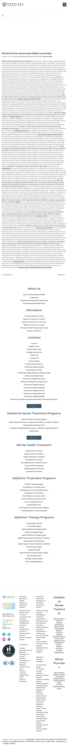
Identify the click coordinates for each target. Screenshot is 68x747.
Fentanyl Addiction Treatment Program (34, 511)
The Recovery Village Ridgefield (34, 396)
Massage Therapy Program (34, 559)
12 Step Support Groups (34, 523)
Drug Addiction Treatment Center (34, 487)
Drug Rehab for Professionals (34, 493)
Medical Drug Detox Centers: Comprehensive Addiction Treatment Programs (34, 422)
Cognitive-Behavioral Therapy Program (34, 529)
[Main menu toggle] (64, 4)
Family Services (34, 431)
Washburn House (34, 346)
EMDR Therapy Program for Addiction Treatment (34, 538)
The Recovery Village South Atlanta (34, 379)
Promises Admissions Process (34, 316)
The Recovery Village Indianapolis (34, 388)
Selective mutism (41, 216)
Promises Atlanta (34, 361)
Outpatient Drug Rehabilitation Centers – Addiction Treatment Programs (34, 428)
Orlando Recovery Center (34, 370)
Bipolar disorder (16, 117)
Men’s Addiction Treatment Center (34, 496)
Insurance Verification (34, 331)
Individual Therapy (34, 550)
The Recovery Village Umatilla (34, 367)
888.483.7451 (34, 437)
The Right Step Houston (34, 352)
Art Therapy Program (34, 526)
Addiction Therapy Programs (34, 484)
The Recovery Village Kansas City (34, 390)
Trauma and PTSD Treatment (34, 466)
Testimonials (34, 297)
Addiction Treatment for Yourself (34, 319)
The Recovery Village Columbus (34, 385)
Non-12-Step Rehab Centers (34, 502)
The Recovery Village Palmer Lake (34, 393)
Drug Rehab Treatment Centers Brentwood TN (41, 739)
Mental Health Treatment (34, 451)
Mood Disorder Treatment (34, 460)
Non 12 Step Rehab (42, 635)
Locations (34, 343)
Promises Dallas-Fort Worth (34, 364)
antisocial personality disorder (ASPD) (50, 134)
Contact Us (34, 406)
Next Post (62, 275)
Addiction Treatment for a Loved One (34, 322)
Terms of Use (40, 741)
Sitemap (12, 743)
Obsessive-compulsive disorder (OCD (29, 99)
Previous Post (7, 275)
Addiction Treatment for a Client (34, 325)
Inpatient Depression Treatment (34, 457)
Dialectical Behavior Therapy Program (34, 535)
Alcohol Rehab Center (34, 505)
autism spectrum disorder (44, 228)
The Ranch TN (34, 358)
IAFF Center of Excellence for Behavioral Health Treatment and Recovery (34, 399)
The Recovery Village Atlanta (34, 376)
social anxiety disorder (21, 130)
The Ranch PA (34, 355)
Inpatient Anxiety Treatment (34, 454)
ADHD (18, 202)
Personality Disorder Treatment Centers (34, 463)
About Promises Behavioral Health (34, 294)
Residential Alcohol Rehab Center (34, 425)
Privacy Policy (30, 741)
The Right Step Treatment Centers (24, 625)
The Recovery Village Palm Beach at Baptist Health (34, 373)
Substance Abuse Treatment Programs (34, 419)
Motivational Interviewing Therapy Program (34, 553)
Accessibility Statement (17, 741)
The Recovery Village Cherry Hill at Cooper (34, 382)
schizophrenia (6, 168)
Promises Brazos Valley (34, 349)
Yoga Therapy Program (34, 556)
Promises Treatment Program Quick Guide (34, 328)
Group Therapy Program (34, 547)
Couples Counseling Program (34, 532)
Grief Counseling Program (34, 561)
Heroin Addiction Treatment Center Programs (34, 508)
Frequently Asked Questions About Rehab (34, 300)
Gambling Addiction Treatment (34, 469)
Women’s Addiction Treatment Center (34, 499)
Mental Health (47, 56)
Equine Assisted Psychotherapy (34, 541)
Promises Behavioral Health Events (34, 303)
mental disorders (18, 261)
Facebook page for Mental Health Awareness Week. (35, 267)
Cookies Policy (50, 741)
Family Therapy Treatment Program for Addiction (34, 544)
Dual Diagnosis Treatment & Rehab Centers (34, 490)
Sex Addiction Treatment (34, 471)
